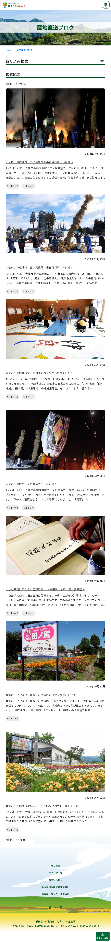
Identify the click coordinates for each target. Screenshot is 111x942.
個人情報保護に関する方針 (55, 887)
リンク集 (55, 866)
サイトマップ (55, 873)
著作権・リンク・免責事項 (55, 894)
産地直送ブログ (24, 50)
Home (9, 50)
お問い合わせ (55, 880)
